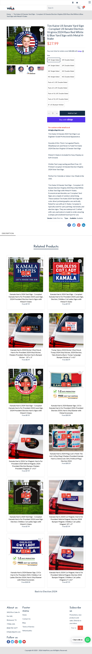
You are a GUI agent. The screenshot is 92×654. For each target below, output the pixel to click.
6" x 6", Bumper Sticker (56, 105)
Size (48, 55)
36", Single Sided (53, 71)
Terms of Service (28, 627)
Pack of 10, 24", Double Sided (58, 99)
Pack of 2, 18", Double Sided (57, 82)
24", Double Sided (68, 65)
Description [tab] (8, 233)
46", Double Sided (68, 77)
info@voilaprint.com (56, 130)
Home (9, 14)
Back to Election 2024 (46, 591)
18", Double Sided (68, 60)
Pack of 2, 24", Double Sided (57, 88)
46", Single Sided (53, 77)
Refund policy (27, 631)
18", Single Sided (53, 60)
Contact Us (26, 619)
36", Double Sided (68, 71)
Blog (24, 623)
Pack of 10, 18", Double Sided (58, 93)
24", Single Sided (53, 65)
